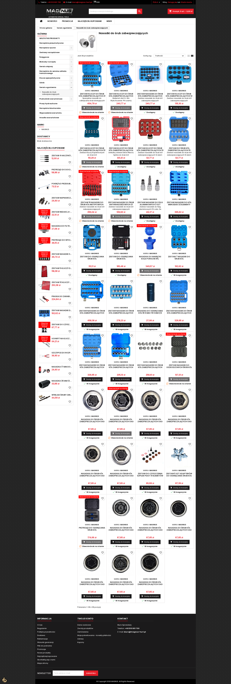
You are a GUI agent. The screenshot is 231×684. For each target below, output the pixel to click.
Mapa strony (42, 663)
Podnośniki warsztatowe (50, 99)
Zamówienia (82, 632)
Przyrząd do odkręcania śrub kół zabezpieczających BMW (92, 529)
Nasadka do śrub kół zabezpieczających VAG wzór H (92, 584)
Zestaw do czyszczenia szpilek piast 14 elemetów (150, 474)
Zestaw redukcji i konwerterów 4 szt (62, 212)
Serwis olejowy (46, 66)
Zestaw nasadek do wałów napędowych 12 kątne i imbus (62, 310)
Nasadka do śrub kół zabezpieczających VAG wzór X (121, 529)
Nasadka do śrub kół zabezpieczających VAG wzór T (121, 584)
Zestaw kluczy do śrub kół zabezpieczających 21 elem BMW (92, 95)
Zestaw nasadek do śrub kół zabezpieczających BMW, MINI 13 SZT (150, 367)
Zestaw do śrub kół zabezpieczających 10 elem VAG (179, 150)
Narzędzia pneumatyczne (51, 43)
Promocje (67, 21)
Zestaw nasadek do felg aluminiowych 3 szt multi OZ (150, 204)
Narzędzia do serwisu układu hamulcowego (52, 72)
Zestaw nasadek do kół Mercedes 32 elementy (179, 203)
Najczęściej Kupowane (51, 148)
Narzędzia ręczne (47, 47)
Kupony (80, 642)
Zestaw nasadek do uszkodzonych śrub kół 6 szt (179, 367)
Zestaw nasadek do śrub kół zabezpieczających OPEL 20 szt (92, 312)
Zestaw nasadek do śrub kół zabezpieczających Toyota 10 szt (121, 367)
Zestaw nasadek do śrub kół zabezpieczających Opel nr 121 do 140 (92, 367)
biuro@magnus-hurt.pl (82, 2)
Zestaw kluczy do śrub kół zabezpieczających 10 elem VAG (150, 150)
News (109, 21)
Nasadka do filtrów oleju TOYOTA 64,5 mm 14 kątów (62, 226)
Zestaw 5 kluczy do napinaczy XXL (62, 268)
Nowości (52, 21)
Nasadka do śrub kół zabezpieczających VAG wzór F (179, 529)
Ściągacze (44, 57)
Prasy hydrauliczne (48, 103)
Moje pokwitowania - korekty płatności (94, 635)
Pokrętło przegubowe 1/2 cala (62, 184)
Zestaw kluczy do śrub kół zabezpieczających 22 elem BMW (121, 95)
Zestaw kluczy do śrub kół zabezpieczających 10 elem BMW (92, 150)
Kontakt (123, 618)
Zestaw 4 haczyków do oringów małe (62, 155)
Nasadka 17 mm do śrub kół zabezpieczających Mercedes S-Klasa (62, 367)
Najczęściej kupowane (90, 21)
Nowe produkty (44, 652)
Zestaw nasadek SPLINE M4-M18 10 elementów (62, 254)
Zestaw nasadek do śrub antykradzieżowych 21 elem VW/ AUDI (121, 204)
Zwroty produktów (85, 628)
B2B (96, 1)
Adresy (80, 639)
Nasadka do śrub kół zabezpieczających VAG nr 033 (179, 421)
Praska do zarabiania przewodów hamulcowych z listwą (62, 296)
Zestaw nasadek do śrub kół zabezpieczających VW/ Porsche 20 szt (121, 312)
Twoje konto (85, 618)
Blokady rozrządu (47, 62)
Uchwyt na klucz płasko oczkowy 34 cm (62, 338)
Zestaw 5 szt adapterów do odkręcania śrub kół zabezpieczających (179, 475)
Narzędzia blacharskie (50, 108)
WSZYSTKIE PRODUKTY (49, 38)
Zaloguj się (172, 2)
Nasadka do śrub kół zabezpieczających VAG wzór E (150, 584)
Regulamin (42, 628)
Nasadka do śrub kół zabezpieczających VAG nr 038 (92, 475)
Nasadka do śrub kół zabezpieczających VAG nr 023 (92, 421)
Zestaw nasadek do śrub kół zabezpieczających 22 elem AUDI (150, 95)
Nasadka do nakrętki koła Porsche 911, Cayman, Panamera (150, 258)
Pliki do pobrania (44, 646)
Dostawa (41, 635)
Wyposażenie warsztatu (50, 113)
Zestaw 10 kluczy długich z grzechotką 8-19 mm (62, 282)
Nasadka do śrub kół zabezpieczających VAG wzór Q (150, 529)
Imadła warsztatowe (49, 117)
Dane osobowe (84, 625)
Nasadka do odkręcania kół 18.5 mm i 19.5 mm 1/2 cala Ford (150, 312)
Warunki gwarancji (45, 642)
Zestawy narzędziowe (49, 52)
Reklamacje (42, 639)
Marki (40, 124)
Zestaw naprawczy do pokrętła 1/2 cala (62, 198)
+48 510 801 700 (54, 2)
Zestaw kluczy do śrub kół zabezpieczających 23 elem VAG (121, 150)
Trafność (169, 56)
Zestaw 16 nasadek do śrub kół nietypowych (91, 203)
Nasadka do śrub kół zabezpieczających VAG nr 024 (121, 421)
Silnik (42, 82)
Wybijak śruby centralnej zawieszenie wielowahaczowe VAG (62, 395)
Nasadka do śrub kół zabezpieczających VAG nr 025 (121, 475)
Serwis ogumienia (47, 87)
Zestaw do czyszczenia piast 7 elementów (62, 324)
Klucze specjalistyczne (49, 78)
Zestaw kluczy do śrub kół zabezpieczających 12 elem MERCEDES (179, 95)
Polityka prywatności (46, 632)
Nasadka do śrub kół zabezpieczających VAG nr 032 (150, 421)
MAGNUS (45, 129)
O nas (39, 625)
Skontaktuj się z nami (46, 659)
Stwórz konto (186, 2)
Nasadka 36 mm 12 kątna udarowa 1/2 (62, 381)
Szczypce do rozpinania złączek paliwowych (62, 353)
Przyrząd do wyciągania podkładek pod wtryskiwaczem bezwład (62, 240)
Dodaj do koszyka (92, 108)
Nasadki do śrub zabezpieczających (50, 93)
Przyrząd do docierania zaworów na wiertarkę (62, 170)
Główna (42, 33)
